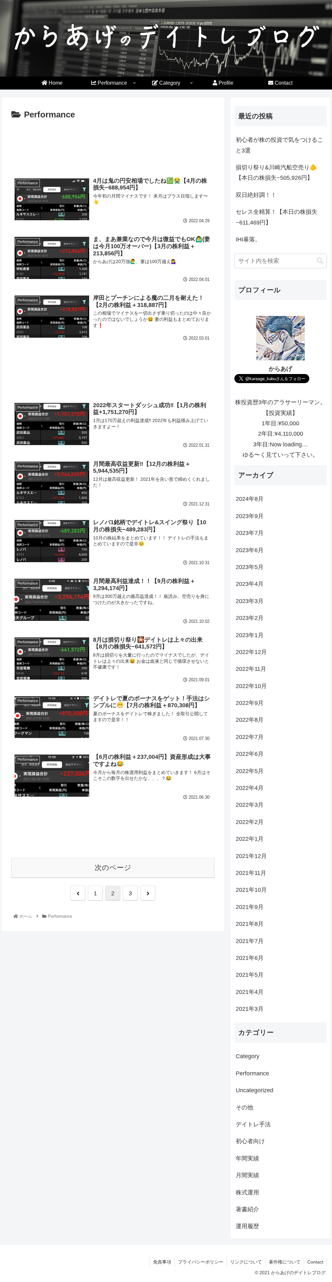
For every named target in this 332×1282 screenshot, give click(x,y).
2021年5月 (250, 975)
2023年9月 (250, 516)
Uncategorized (254, 1090)
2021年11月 (251, 873)
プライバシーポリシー (200, 1261)
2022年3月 (250, 805)
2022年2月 (250, 822)
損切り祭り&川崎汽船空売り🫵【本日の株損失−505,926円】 (276, 172)
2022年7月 (250, 737)
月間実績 (247, 1175)
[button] (320, 261)
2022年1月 (250, 839)
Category (247, 1056)
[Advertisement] (112, 150)
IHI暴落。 (248, 239)
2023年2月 (250, 618)
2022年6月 (250, 754)
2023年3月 (250, 601)
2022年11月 (251, 669)
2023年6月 (250, 550)
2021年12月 (251, 856)
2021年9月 (250, 907)
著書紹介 (247, 1209)
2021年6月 (250, 958)
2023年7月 (250, 533)
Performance (252, 1073)
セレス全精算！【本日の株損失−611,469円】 (276, 217)
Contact (315, 1261)
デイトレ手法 (253, 1124)
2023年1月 (250, 635)
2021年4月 (250, 992)
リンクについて (246, 1261)
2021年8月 (250, 924)
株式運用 (247, 1192)
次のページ (113, 868)
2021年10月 (251, 890)
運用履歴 (247, 1226)
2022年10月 (251, 686)
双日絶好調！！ (256, 195)
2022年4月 (250, 788)
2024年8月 (250, 499)
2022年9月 (250, 703)
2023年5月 (250, 567)
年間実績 (247, 1158)
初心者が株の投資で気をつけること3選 (279, 145)
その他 (244, 1107)
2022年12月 (251, 652)
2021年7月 (250, 941)
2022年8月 (250, 720)
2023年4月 (250, 584)
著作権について (285, 1261)
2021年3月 (250, 1009)
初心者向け (250, 1141)
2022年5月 (250, 771)
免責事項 (162, 1261)
